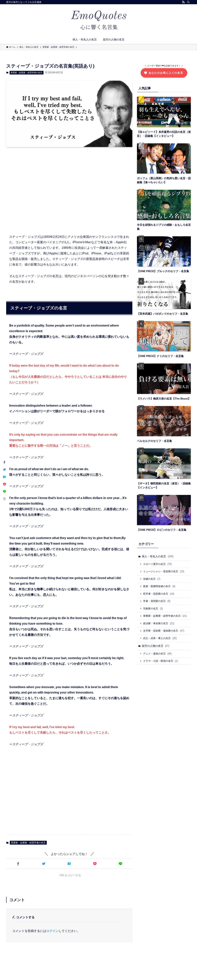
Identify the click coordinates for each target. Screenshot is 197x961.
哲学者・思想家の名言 (158, 593)
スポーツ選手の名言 (157, 564)
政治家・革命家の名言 (158, 623)
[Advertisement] (69, 190)
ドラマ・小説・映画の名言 (160, 660)
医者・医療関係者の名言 (159, 586)
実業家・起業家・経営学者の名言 (26, 72)
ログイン (52, 931)
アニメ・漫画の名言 (157, 653)
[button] (18, 863)
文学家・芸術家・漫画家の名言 (163, 630)
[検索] (188, 2)
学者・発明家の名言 (156, 601)
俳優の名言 (151, 578)
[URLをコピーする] (4, 499)
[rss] (183, 2)
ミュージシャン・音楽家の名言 (163, 571)
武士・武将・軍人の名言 (160, 638)
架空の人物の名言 (155, 645)
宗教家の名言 (153, 608)
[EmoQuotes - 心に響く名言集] (98, 20)
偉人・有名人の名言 (157, 556)
